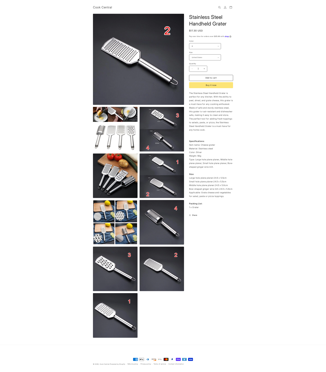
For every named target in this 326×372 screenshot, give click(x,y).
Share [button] (194, 215)
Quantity (192, 64)
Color (191, 41)
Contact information (176, 364)
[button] (219, 7)
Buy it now (211, 85)
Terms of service (160, 364)
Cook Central (105, 364)
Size (191, 52)
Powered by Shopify (117, 364)
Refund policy (133, 364)
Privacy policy (146, 364)
